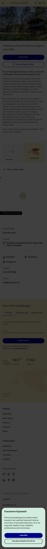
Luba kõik (23, 535)
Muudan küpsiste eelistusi (23, 541)
